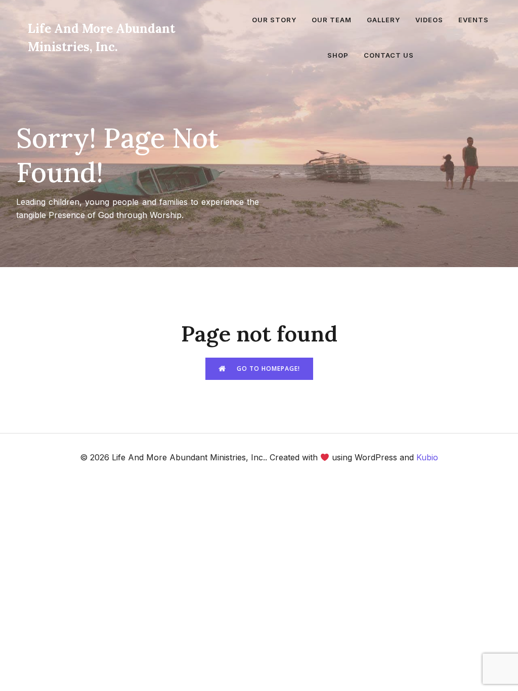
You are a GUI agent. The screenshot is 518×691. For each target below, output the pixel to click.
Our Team (332, 20)
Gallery (383, 20)
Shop (338, 55)
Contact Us (389, 55)
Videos (429, 20)
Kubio (427, 457)
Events (473, 20)
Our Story (274, 20)
